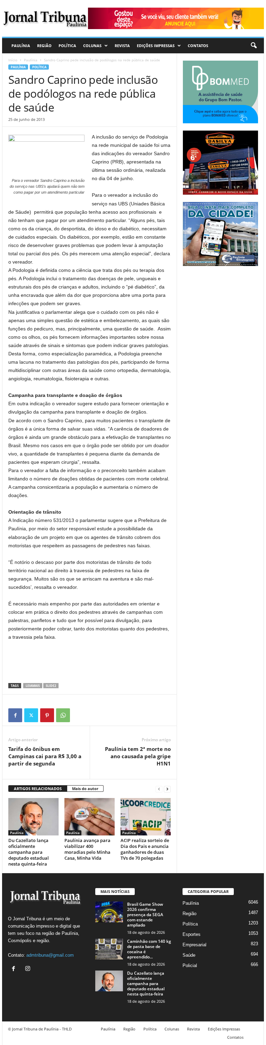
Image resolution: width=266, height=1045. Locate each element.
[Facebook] (15, 715)
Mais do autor (85, 788)
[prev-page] (159, 788)
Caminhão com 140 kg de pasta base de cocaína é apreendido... (149, 949)
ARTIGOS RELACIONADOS (38, 788)
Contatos (198, 45)
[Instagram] (28, 969)
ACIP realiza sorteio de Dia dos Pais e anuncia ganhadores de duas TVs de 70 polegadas (145, 849)
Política (67, 45)
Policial (190, 965)
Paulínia (20, 45)
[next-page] (167, 788)
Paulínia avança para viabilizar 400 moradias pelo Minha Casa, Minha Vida (87, 849)
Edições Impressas (156, 45)
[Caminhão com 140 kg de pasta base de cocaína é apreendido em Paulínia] (109, 949)
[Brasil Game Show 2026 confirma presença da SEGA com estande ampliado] (109, 912)
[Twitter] (31, 715)
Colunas (92, 45)
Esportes (192, 934)
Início (12, 59)
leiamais (33, 685)
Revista (122, 45)
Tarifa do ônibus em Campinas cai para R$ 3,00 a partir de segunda (44, 756)
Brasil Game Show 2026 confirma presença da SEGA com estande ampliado (145, 914)
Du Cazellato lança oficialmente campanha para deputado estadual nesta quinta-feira (28, 852)
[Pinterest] (47, 715)
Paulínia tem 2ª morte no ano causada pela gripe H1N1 (138, 756)
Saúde (189, 955)
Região (44, 45)
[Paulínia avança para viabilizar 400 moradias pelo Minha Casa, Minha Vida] (89, 816)
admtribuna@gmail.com (50, 955)
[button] (253, 45)
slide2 (51, 685)
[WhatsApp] (63, 715)
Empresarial (194, 944)
